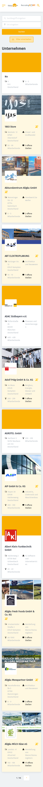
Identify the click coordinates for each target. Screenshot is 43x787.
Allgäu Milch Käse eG (16, 744)
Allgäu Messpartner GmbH (19, 679)
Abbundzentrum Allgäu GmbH (21, 187)
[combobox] (21, 18)
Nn (6, 76)
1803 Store (10, 126)
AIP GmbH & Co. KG (15, 486)
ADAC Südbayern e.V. (16, 316)
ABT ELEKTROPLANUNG (17, 256)
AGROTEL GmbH (13, 433)
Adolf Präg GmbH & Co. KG (19, 379)
